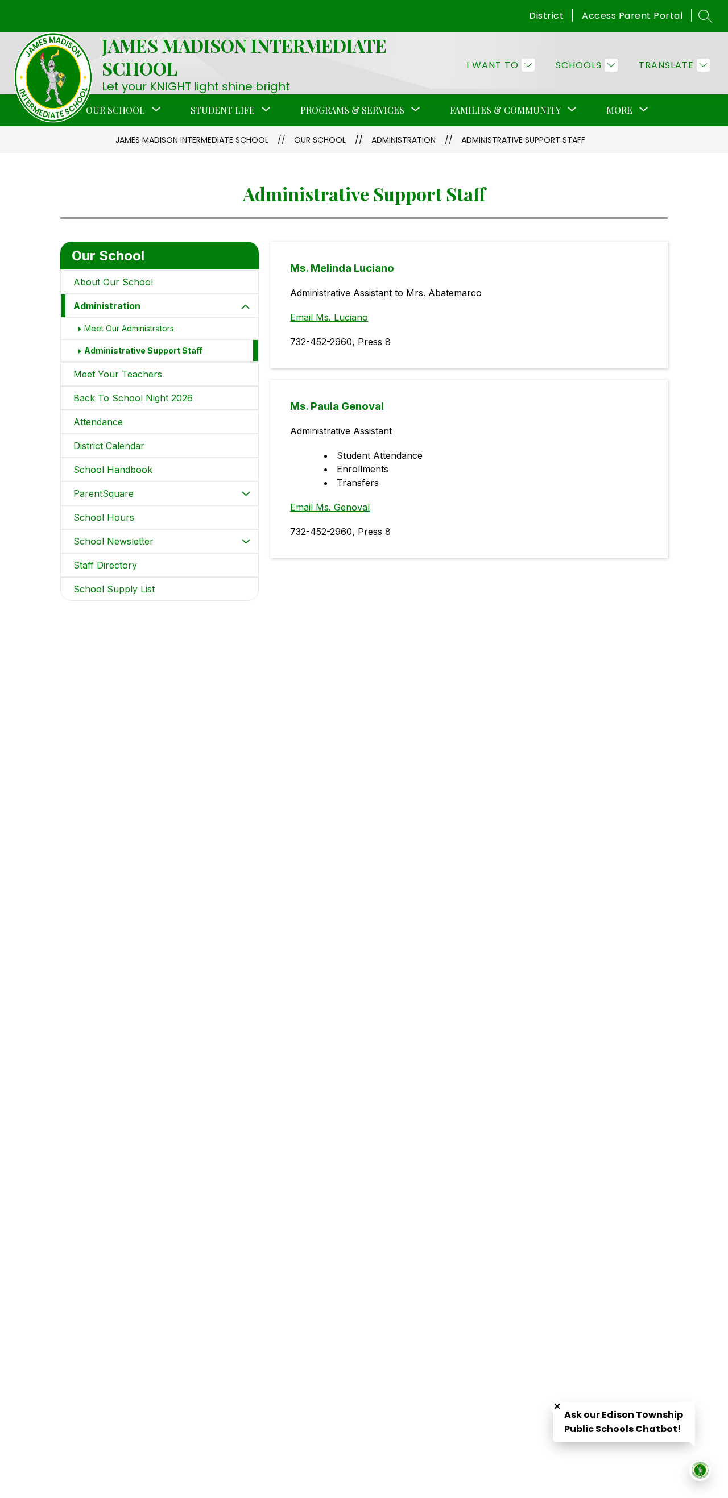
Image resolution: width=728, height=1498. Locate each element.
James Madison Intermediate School (191, 140)
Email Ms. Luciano (329, 317)
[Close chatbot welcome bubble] (557, 1406)
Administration (403, 140)
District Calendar (108, 445)
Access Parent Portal (632, 15)
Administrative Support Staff (523, 140)
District (546, 15)
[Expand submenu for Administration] (245, 306)
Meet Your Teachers (117, 374)
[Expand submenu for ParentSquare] (245, 493)
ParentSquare (103, 493)
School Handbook (112, 469)
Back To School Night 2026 (133, 398)
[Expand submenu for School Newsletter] (245, 541)
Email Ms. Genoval (330, 507)
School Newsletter (113, 541)
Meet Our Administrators (129, 328)
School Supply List (114, 589)
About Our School (113, 282)
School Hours (103, 517)
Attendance (98, 422)
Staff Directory (105, 565)
